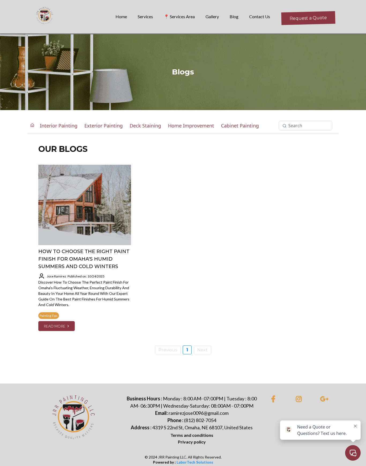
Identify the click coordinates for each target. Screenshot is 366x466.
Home (121, 16)
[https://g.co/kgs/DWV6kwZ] (326, 399)
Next (202, 349)
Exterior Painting (103, 125)
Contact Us (259, 16)
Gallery (212, 16)
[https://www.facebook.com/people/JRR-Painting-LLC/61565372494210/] (275, 399)
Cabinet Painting (240, 125)
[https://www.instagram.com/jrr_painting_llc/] (300, 399)
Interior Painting (58, 125)
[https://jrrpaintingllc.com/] (74, 420)
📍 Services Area (179, 16)
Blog (234, 16)
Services (145, 16)
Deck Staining (145, 125)
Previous (167, 349)
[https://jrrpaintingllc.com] (45, 16)
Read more (54, 326)
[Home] (32, 125)
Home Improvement (191, 125)
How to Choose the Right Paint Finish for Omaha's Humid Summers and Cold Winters (83, 259)
